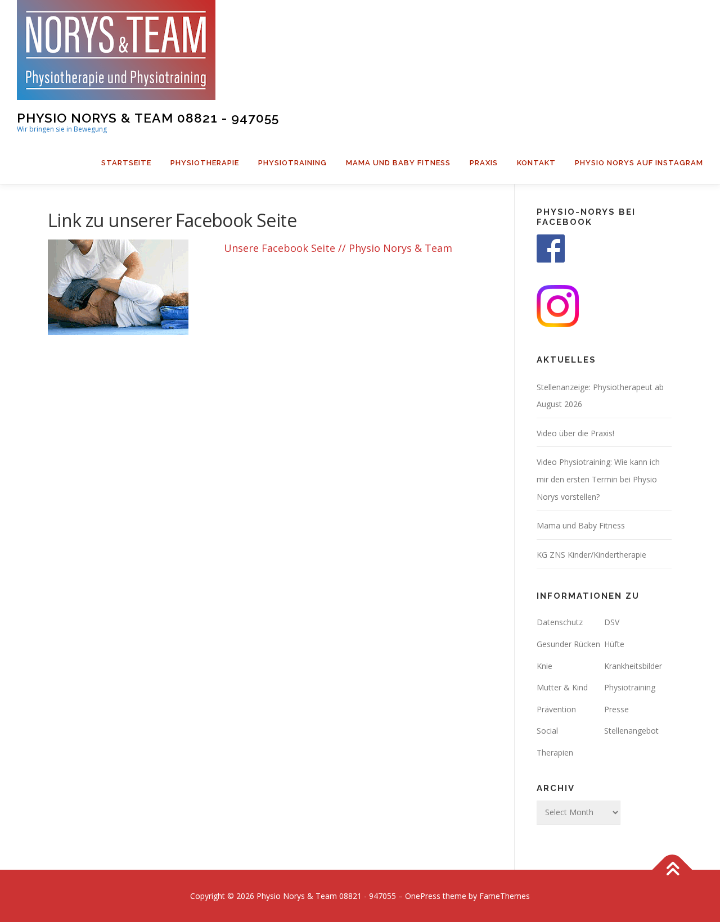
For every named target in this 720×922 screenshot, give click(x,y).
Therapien (555, 752)
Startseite (126, 163)
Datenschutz (560, 622)
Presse (616, 709)
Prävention (556, 709)
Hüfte (614, 644)
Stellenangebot (631, 730)
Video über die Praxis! (575, 433)
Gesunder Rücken (568, 644)
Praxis (484, 163)
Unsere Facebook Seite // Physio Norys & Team (338, 248)
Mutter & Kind (562, 687)
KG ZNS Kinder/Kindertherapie (591, 554)
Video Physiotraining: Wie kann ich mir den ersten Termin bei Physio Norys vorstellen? (598, 479)
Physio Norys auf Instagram (639, 163)
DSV (611, 622)
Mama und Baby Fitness (398, 163)
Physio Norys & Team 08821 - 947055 (148, 117)
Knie (544, 666)
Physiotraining (292, 163)
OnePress (422, 896)
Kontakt (536, 163)
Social (547, 730)
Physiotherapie (204, 163)
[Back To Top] (672, 869)
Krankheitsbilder (633, 666)
